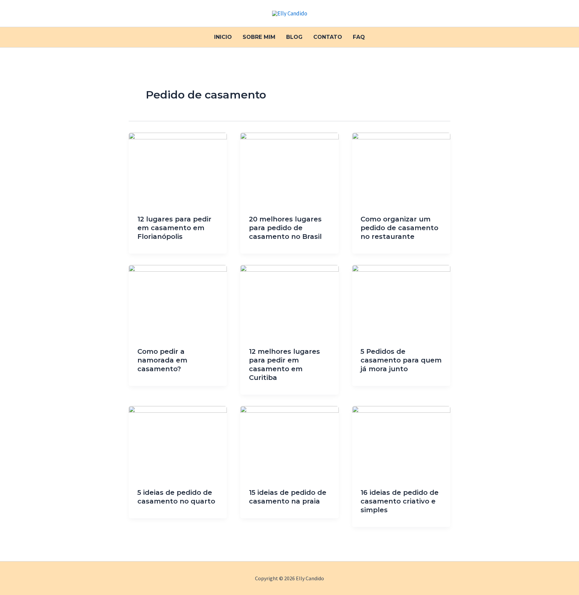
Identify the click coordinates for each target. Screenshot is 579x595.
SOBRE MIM (259, 37)
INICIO (223, 37)
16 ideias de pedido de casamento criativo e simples (400, 501)
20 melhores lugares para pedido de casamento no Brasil (285, 228)
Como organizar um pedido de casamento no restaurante (399, 228)
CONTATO (327, 37)
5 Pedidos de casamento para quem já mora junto (401, 360)
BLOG (294, 37)
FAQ (359, 37)
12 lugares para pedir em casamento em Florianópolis (174, 228)
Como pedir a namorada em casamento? (162, 360)
